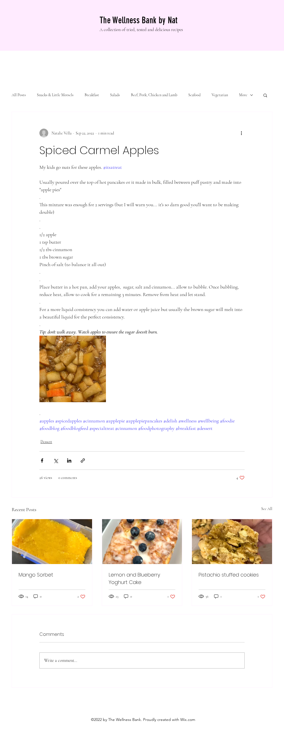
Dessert (46, 441)
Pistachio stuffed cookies (229, 574)
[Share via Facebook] (42, 460)
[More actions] (241, 133)
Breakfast (92, 95)
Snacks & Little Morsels (55, 95)
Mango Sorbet (36, 574)
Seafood (194, 95)
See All (266, 508)
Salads (115, 95)
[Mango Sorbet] (52, 541)
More (243, 95)
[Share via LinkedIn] (69, 460)
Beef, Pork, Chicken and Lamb (154, 95)
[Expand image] (72, 369)
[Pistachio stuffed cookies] (232, 541)
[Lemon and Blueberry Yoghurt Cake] (142, 541)
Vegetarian (220, 95)
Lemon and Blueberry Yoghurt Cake (134, 578)
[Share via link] (82, 460)
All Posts (19, 95)
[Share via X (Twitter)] (55, 460)
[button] (265, 95)
